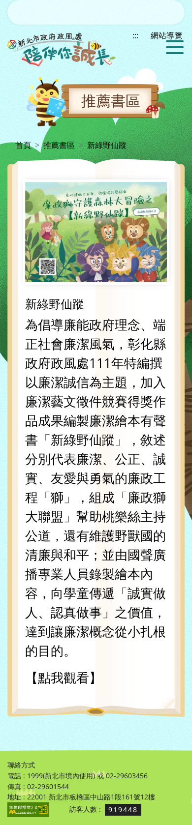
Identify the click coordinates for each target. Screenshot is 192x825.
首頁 (23, 145)
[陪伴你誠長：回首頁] (61, 49)
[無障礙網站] (28, 809)
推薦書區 (59, 145)
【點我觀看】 (63, 677)
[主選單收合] (174, 47)
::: (10, 145)
